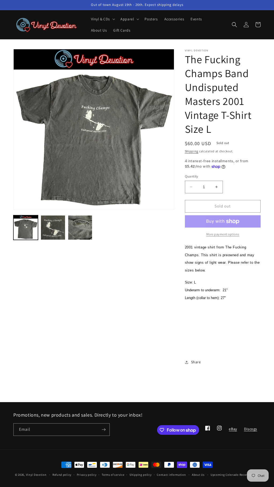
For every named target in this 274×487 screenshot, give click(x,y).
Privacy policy (87, 475)
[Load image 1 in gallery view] (25, 227)
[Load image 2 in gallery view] (53, 227)
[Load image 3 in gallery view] (80, 227)
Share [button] (196, 362)
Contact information (171, 475)
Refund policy (61, 475)
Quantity (191, 176)
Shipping (192, 151)
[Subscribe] (103, 429)
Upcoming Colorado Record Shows (235, 475)
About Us (198, 475)
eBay (233, 430)
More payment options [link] (222, 234)
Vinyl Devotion (36, 475)
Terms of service (113, 475)
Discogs (250, 430)
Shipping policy (141, 475)
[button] (102, 19)
